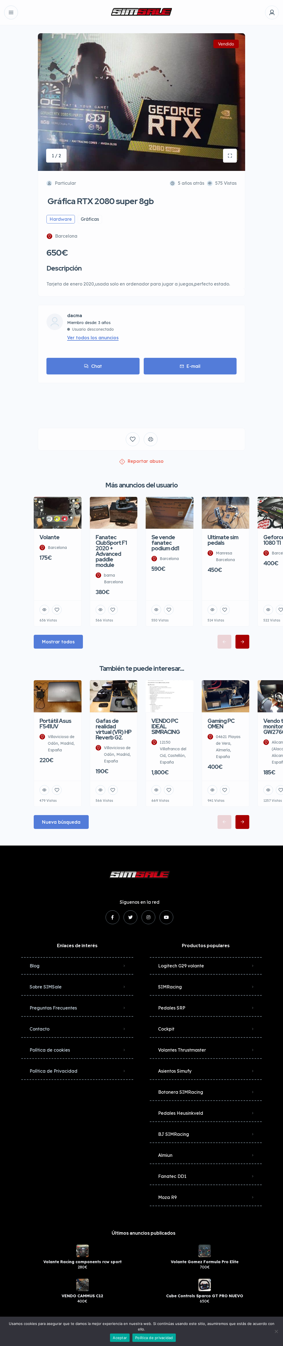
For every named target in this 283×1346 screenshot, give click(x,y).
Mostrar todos (58, 641)
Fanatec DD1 (172, 1176)
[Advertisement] (141, 401)
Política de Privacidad (53, 1071)
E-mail (193, 366)
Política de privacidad (154, 1337)
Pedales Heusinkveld (180, 1113)
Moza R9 (167, 1197)
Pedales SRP (171, 1008)
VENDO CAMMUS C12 (82, 1296)
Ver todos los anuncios (93, 337)
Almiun (165, 1155)
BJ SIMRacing (173, 1134)
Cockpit (166, 1029)
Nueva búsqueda (61, 822)
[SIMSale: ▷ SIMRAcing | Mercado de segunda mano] (141, 12)
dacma (74, 316)
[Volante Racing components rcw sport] (82, 1251)
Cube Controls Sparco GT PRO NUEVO (204, 1296)
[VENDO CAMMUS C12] (82, 1285)
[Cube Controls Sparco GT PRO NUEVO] (204, 1285)
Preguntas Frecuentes (53, 1008)
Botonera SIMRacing (180, 1092)
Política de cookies (50, 1050)
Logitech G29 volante (181, 966)
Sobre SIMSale (46, 987)
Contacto (39, 1029)
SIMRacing (170, 987)
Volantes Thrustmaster (182, 1050)
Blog (35, 966)
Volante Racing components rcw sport (82, 1262)
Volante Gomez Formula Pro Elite (205, 1262)
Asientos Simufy (175, 1071)
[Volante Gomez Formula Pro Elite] (204, 1251)
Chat (96, 366)
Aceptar (120, 1337)
